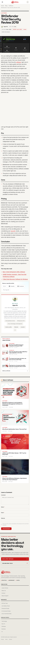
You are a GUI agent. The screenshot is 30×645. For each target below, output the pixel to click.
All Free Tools (5, 603)
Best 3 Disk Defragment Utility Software (14, 272)
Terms (6, 639)
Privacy (2, 639)
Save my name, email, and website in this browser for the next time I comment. (16, 524)
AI (2, 631)
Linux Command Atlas (6, 613)
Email (2, 512)
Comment (3, 495)
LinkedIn (23, 327)
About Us (4, 590)
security (13, 231)
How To (3, 623)
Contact (3, 593)
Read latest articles (7, 558)
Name (3, 507)
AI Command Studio (6, 611)
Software (4, 626)
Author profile (8, 327)
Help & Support (5, 595)
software (18, 62)
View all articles (15, 370)
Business (4, 629)
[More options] (27, 2)
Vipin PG (6, 26)
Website (16, 327)
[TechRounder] (15, 2)
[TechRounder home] (5, 572)
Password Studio (5, 608)
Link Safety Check (6, 605)
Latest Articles (5, 588)
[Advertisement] (15, 109)
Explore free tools (7, 563)
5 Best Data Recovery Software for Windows (15, 279)
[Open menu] (2, 2)
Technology (4, 621)
